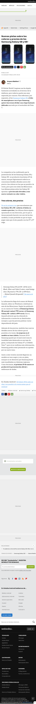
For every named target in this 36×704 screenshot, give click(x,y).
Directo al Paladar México (9, 692)
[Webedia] (32, 1)
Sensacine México (24, 687)
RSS (22, 578)
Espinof (21, 651)
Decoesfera (5, 673)
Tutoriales (21, 596)
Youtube (16, 578)
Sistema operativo (7, 600)
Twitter (18, 67)
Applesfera (5, 643)
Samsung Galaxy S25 (20, 553)
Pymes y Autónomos (24, 673)
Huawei (4, 603)
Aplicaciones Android (8, 596)
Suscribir (31, 567)
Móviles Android (12, 390)
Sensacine (21, 649)
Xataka (4, 638)
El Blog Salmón (23, 671)
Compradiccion (6, 676)
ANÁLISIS (4, 5)
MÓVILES (11, 5)
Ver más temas (6, 615)
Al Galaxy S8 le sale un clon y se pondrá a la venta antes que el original (17, 384)
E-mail (24, 67)
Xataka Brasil (5, 687)
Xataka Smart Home (7, 645)
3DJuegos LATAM (23, 685)
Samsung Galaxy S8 (20, 98)
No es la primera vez (9, 205)
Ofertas (21, 606)
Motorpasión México (24, 692)
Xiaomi (4, 606)
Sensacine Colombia (24, 689)
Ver (19, 469)
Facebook (15, 67)
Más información (27, 702)
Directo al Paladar (7, 660)
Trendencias (5, 671)
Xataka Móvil (5, 640)
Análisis (21, 593)
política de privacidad (25, 570)
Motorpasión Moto (24, 662)
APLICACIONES (21, 5)
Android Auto (6, 609)
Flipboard (21, 67)
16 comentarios (8, 67)
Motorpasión (22, 660)
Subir (29, 629)
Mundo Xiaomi (6, 647)
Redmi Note (14, 28)
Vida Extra (21, 640)
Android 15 (22, 609)
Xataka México (6, 685)
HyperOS (5, 28)
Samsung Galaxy (25, 390)
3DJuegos (21, 638)
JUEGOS (29, 5)
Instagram (19, 578)
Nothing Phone (24, 28)
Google (21, 603)
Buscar (33, 622)
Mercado (21, 600)
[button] (13, 81)
